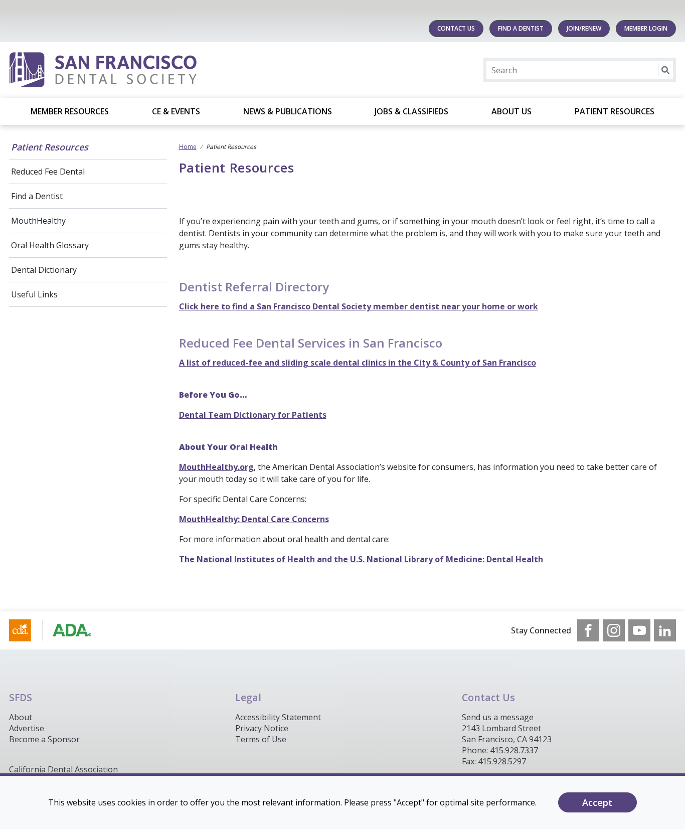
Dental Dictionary (44, 269)
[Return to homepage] (138, 70)
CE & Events (176, 111)
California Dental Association (63, 769)
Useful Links (34, 294)
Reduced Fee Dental (48, 171)
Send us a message (498, 717)
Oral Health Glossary (50, 245)
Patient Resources (614, 111)
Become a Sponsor (44, 739)
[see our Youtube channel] (639, 630)
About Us (511, 111)
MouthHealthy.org (216, 466)
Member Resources (70, 111)
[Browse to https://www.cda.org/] (60, 630)
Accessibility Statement (278, 717)
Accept (597, 802)
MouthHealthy (38, 220)
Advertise (26, 728)
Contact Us (456, 28)
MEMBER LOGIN (645, 28)
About (20, 717)
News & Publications (287, 111)
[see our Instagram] (614, 630)
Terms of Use (260, 739)
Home (188, 146)
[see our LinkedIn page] (665, 630)
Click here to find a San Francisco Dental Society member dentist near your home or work (358, 306)
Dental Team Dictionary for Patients (252, 414)
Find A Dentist (521, 28)
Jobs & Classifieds (411, 111)
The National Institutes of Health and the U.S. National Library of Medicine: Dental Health (361, 559)
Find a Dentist (37, 196)
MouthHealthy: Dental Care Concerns (254, 519)
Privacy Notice (261, 728)
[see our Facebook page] (588, 630)
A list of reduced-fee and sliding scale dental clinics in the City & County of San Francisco (357, 362)
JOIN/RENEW (584, 28)
